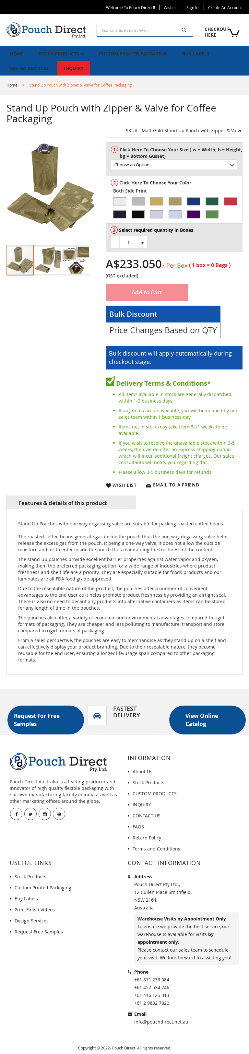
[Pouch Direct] (46, 29)
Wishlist (171, 7)
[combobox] (145, 30)
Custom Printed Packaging (43, 887)
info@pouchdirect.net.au (161, 1022)
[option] (119, 201)
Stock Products (148, 782)
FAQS (138, 827)
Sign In (192, 7)
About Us (142, 771)
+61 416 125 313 (151, 995)
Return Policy (147, 838)
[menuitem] (16, 53)
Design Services (32, 921)
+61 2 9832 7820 (151, 1003)
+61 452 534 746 (151, 987)
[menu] (124, 61)
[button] (48, 260)
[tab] (71, 502)
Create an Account (225, 7)
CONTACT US (146, 816)
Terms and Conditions (156, 849)
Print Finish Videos (35, 910)
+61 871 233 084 (151, 980)
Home (12, 85)
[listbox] (176, 162)
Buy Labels (26, 899)
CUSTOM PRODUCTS (155, 793)
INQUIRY (142, 805)
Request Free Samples (39, 932)
